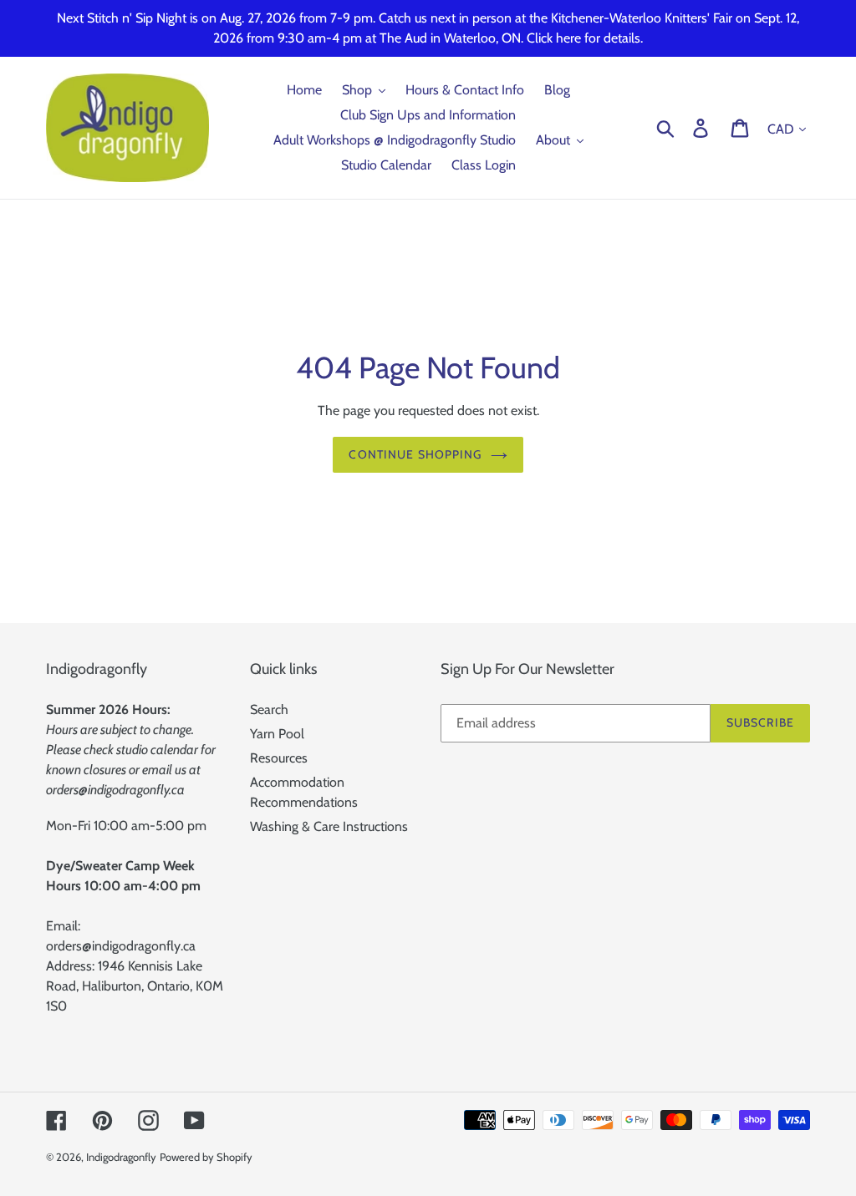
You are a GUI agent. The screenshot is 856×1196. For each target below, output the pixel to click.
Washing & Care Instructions (329, 826)
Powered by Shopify (206, 1156)
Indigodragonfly (121, 1156)
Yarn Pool (277, 734)
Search (269, 709)
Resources (279, 758)
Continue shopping (415, 454)
